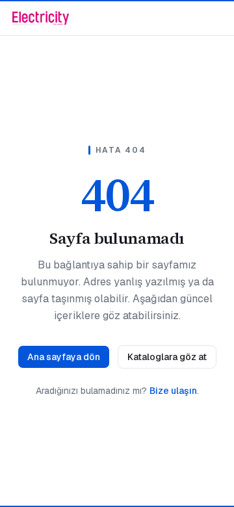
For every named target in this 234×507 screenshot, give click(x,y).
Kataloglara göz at (167, 357)
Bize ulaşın (173, 390)
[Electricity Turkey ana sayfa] (40, 18)
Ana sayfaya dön (63, 357)
